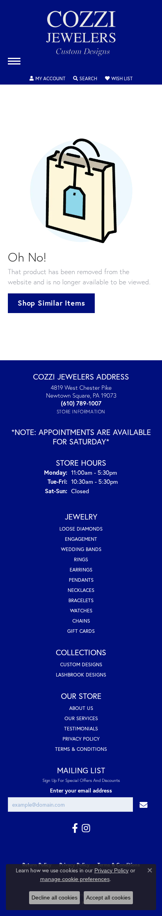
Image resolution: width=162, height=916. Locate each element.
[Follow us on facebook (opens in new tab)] (75, 828)
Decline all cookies (54, 897)
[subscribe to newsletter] (143, 804)
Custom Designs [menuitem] (81, 664)
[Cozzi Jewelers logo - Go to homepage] (81, 36)
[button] (47, 79)
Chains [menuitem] (81, 620)
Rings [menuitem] (81, 559)
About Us (81, 708)
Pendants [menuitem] (81, 580)
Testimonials (81, 728)
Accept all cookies (108, 897)
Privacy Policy (81, 738)
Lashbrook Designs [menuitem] (81, 674)
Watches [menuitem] (81, 610)
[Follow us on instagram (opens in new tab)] (86, 828)
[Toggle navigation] (14, 61)
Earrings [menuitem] (81, 569)
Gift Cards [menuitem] (81, 631)
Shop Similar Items (51, 303)
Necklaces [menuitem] (81, 590)
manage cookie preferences (75, 879)
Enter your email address (81, 790)
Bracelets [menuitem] (81, 600)
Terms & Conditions (81, 749)
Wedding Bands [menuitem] (81, 549)
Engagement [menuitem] (81, 539)
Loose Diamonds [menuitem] (81, 528)
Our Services (81, 718)
